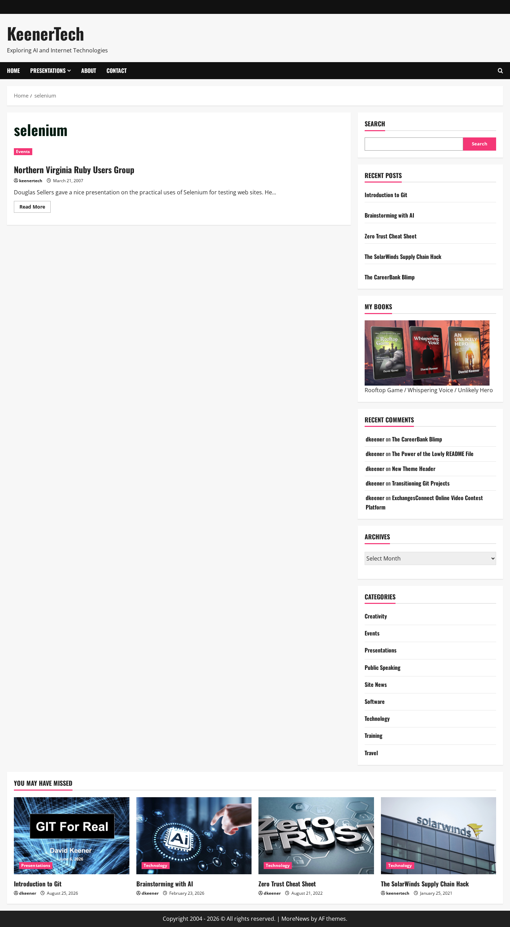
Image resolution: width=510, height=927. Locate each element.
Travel (371, 753)
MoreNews (295, 918)
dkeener (375, 439)
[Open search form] (500, 70)
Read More (35, 205)
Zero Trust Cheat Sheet (391, 236)
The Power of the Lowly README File (433, 453)
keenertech (30, 181)
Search (375, 123)
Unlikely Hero (475, 390)
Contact (117, 70)
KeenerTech (45, 33)
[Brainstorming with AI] (194, 835)
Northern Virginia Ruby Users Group (74, 169)
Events (23, 151)
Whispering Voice (430, 390)
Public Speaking (382, 667)
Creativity (376, 616)
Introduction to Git (386, 195)
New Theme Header (413, 468)
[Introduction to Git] (71, 835)
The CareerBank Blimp (390, 277)
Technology (377, 718)
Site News (376, 684)
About (88, 70)
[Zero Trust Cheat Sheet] (316, 835)
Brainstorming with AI (389, 215)
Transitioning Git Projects (421, 483)
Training (373, 735)
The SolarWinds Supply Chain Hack (403, 256)
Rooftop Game (384, 390)
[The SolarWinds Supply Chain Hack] (438, 835)
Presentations (48, 70)
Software (375, 701)
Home (13, 70)
